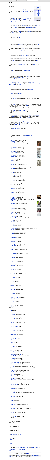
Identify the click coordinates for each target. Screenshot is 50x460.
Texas (12, 31)
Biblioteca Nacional (15, 63)
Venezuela (15, 27)
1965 (10, 98)
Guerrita (12, 160)
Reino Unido (13, 78)
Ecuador (13, 33)
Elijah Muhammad (17, 95)
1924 (10, 194)
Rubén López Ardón (36, 115)
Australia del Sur (14, 98)
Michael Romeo (13, 258)
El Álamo (19, 31)
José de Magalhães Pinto (14, 384)
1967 (10, 99)
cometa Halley (19, 111)
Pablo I (12, 359)
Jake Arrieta (12, 286)
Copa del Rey (28, 127)
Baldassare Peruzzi (13, 142)
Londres (13, 18)
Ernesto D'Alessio (13, 274)
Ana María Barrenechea (14, 185)
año (22, 3)
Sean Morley (12, 266)
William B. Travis (13, 323)
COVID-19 (22, 135)
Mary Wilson (12, 226)
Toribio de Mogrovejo (14, 315)
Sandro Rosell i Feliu (14, 253)
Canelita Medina (13, 221)
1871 (10, 164)
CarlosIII (39, 44)
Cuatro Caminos (26, 70)
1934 (10, 78)
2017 (10, 405)
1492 (10, 143)
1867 (10, 330)
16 (38, 13)
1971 (10, 265)
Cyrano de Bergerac (39, 166)
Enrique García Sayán (14, 179)
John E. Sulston (13, 408)
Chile (12, 125)
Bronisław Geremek (13, 209)
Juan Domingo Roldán (14, 244)
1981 (10, 282)
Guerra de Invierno (31, 82)
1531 (10, 314)
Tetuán (29, 70)
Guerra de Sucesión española (12, 21)
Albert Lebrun (13, 351)
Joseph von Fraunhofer (14, 152)
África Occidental (20, 10)
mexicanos (29, 31)
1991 (10, 297)
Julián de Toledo (13, 429)
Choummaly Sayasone (14, 216)
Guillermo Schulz (13, 156)
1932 (10, 209)
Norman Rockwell (19, 83)
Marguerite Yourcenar (19, 107)
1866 (10, 161)
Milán (18, 28)
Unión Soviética (17, 82)
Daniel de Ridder (13, 285)
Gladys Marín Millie (13, 392)
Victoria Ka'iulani (13, 335)
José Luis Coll (13, 397)
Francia (23, 87)
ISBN (9, 448)
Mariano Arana (13, 212)
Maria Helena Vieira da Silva (15, 379)
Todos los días (37, 19)
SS (20, 354)
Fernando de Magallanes (26, 11)
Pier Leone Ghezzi (13, 318)
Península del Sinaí (20, 93)
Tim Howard (12, 281)
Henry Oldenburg (27, 18)
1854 (10, 37)
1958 (10, 355)
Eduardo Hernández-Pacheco (15, 362)
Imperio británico (20, 92)
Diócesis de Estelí (28, 115)
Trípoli (20, 58)
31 (39, 15)
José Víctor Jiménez (13, 155)
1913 (10, 60)
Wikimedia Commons (13, 453)
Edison (23, 48)
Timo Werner (12, 301)
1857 (10, 38)
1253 (19, 435)
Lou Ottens (12, 413)
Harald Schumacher (13, 241)
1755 (10, 318)
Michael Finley (13, 269)
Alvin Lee (12, 401)
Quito (12, 121)
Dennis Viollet (13, 387)
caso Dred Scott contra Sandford (29, 38)
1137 (20, 434)
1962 (10, 250)
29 (37, 15)
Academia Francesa (31, 107)
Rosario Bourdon (13, 167)
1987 (10, 290)
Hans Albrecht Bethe (14, 395)
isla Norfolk (15, 25)
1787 (10, 152)
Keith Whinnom (13, 374)
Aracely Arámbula (13, 272)
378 (21, 427)
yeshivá (35, 129)
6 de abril (11, 443)
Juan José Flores (36, 33)
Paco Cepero (13, 224)
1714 (10, 20)
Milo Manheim (13, 305)
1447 (10, 7)
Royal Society (22, 18)
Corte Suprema (20, 38)
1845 (10, 33)
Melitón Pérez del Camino (14, 326)
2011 (10, 399)
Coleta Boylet (13, 437)
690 (18, 429)
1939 (10, 221)
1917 (10, 187)
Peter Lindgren (13, 270)
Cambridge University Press (34, 447)
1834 (10, 30)
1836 (10, 31)
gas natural (26, 105)
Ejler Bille (12, 184)
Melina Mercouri (13, 383)
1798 (10, 153)
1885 (10, 167)
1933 (10, 212)
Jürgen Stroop (13, 354)
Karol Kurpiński (13, 151)
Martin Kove (12, 230)
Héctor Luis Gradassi (14, 213)
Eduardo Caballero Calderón (15, 183)
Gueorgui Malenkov (19, 90)
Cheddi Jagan (13, 385)
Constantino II (16, 97)
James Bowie (13, 321)
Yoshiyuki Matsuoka (13, 245)
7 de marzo (11, 440)
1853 (10, 36)
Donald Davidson (13, 188)
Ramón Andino (13, 375)
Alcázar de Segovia (20, 44)
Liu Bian (12, 309)
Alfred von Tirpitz (13, 343)
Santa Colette (13, 313)
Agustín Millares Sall (13, 378)
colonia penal (14, 26)
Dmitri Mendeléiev (13, 45)
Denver (20, 122)
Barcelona (13, 66)
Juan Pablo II (15, 115)
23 (38, 14)
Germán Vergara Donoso (14, 175)
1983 (10, 284)
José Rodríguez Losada (14, 331)
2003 (10, 388)
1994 (10, 116)
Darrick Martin (13, 265)
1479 (10, 9)
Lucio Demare (13, 367)
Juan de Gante (13, 137)
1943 (10, 83)
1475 (10, 141)
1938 (10, 220)
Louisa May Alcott (13, 334)
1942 (10, 224)
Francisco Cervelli (13, 289)
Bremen (13, 54)
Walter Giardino (13, 249)
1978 (10, 278)
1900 (10, 171)
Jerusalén (13, 129)
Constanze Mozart (13, 325)
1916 (10, 61)
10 (39, 12)
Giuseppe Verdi (25, 36)
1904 (10, 177)
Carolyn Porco (13, 240)
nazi (17, 354)
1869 (10, 45)
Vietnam (28, 87)
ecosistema (28, 117)
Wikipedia (15, 0)
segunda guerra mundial (23, 85)
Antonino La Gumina (13, 302)
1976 (10, 273)
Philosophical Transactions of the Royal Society (19, 19)
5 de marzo (11, 439)
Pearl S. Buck (13, 366)
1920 (10, 63)
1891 (10, 169)
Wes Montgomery (39, 199)
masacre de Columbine (17, 124)
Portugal (23, 9)
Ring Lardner (12, 168)
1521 (10, 11)
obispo (23, 115)
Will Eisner (12, 187)
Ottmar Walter (13, 194)
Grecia (13, 97)
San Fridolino (10, 450)
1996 (10, 301)
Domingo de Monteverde (29, 27)
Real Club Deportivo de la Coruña (19, 127)
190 (10, 309)
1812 (10, 27)
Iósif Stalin (30, 90)
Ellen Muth (12, 282)
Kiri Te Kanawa (13, 225)
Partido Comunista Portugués (21, 64)
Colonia (40, 85)
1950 (10, 351)
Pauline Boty (12, 220)
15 (37, 13)
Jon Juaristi (12, 238)
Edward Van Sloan (13, 358)
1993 (10, 298)
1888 (10, 334)
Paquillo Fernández (13, 276)
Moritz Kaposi (13, 339)
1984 (10, 110)
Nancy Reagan (13, 403)
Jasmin (12, 153)
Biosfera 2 (20, 117)
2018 (10, 408)
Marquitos (12, 400)
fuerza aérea (26, 59)
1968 (10, 256)
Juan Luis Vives (38, 158)
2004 (10, 391)
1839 (10, 159)
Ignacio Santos (13, 250)
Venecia (13, 36)
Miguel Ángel (13, 141)
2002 (10, 127)
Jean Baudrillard (13, 396)
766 (19, 431)
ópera (25, 28)
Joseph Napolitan (13, 203)
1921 (10, 64)
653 (10, 310)
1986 (10, 111)
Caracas (35, 27)
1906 (10, 181)
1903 (10, 176)
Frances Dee (12, 391)
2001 (10, 305)
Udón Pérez (12, 164)
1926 (10, 66)
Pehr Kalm (12, 148)
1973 (10, 269)
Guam (11, 12)
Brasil (15, 61)
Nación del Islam (12, 95)
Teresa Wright (13, 393)
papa (18, 7)
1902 (10, 55)
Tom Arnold (12, 248)
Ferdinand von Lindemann (14, 347)
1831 (10, 28)
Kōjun (12, 176)
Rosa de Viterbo (13, 435)
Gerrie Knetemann (13, 237)
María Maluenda (13, 192)
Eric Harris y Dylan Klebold (29, 122)
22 (37, 14)
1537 (10, 13)
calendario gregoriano (27, 3)
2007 (10, 396)
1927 (10, 199)
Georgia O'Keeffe (13, 371)
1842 (10, 325)
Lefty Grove (12, 171)
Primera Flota (38, 25)
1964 (37, 94)
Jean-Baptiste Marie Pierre (14, 147)
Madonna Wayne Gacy (14, 252)
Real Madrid (37, 127)
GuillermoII (24, 54)
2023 (38, 6)
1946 (10, 87)
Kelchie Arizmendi (13, 277)
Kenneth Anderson (13, 273)
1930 (10, 71)
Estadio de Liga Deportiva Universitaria (25, 121)
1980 (10, 107)
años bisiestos (36, 3)
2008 (10, 129)
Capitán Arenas (30, 104)
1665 (10, 18)
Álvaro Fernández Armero (14, 261)
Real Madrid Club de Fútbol (24, 55)
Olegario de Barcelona (14, 434)
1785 (10, 151)
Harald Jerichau (13, 333)
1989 (10, 294)
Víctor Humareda (13, 193)
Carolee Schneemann (14, 411)
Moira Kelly (12, 256)
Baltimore (13, 60)
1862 (10, 160)
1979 (10, 280)
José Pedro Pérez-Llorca (14, 409)
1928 (10, 200)
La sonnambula (28, 28)
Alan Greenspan (13, 197)
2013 (10, 401)
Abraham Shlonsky (13, 173)
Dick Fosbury (13, 234)
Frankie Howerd (13, 191)
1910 (10, 183)
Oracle (13, 116)
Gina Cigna (12, 172)
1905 (10, 56)
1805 (10, 156)
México (13, 118)
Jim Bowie (19, 32)
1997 (10, 121)
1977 (10, 274)
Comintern (34, 64)
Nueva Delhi (13, 99)
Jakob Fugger (13, 140)
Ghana (12, 92)
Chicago (27, 76)
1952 (10, 354)
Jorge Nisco (12, 242)
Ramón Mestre (13, 388)
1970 (10, 264)
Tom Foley (12, 200)
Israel (12, 93)
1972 (10, 104)
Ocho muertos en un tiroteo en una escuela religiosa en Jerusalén (17, 449)
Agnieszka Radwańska (14, 294)
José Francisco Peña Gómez (15, 217)
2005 (10, 128)
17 (39, 13)
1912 (10, 58)
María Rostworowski (13, 404)
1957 (10, 92)
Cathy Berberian (13, 370)
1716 (10, 148)
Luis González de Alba (14, 228)
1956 (10, 242)
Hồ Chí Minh (12, 87)
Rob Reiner (12, 236)
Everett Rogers (13, 208)
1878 (10, 333)
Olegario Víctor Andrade (14, 159)
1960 (10, 249)
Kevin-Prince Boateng (14, 290)
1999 (10, 122)
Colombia (12, 56)
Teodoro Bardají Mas (14, 355)
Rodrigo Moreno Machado (14, 297)
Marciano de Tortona (13, 423)
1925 (10, 196)
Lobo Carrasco (13, 246)
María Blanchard (13, 165)
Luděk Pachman (13, 389)
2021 (10, 413)
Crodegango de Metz (13, 431)
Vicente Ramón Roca (16, 34)
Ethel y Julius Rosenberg (30, 89)
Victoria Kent (12, 169)
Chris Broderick (13, 264)
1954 (10, 241)
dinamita (37, 60)
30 (38, 15)
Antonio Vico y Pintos (14, 338)
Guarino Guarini (13, 317)
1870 (10, 163)
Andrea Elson (13, 260)
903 (10, 311)
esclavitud (19, 37)
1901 (10, 54)
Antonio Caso (13, 350)
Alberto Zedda (13, 405)
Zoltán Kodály (13, 363)
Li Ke (11, 310)
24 (39, 14)
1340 (10, 137)
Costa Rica (15, 56)
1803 (10, 155)
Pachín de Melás (13, 346)
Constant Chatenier (13, 342)
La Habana (13, 30)
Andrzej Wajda (13, 198)
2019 (10, 409)
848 (17, 433)
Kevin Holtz (12, 298)
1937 (10, 217)
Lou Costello (12, 181)
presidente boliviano (14, 128)
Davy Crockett (13, 32)
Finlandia (12, 82)
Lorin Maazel (12, 204)
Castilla (28, 9)
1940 (10, 82)
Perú (18, 13)
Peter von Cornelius (13, 330)
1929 (10, 68)
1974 (10, 367)
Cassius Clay (31, 95)
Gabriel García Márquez (38, 216)
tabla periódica (23, 45)
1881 (10, 165)
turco (17, 59)
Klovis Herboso (13, 280)
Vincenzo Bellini (33, 28)
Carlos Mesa (18, 128)
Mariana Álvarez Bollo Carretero (15, 161)
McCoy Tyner (12, 412)
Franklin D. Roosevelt (21, 77)
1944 (10, 225)
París (12, 107)
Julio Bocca (12, 254)
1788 (10, 25)
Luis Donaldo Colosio (17, 118)
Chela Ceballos (13, 262)
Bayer (22, 50)
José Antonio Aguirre (14, 177)
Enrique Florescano (13, 416)
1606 (10, 315)
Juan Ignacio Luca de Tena (19, 69)
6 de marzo (27, 453)
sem (35, 10)
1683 (10, 317)
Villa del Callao (15, 15)
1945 (10, 85)
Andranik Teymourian (14, 284)
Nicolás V (12, 7)
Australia (23, 25)
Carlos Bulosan (21, 84)
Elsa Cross (12, 233)
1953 (10, 90)
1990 (10, 115)
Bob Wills (12, 180)
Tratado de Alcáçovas (17, 9)
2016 (10, 403)
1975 (10, 272)
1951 (10, 89)
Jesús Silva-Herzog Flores (14, 407)
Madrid (19, 63)
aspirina (27, 50)
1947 (10, 234)
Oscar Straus (12, 163)
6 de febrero (11, 442)
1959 (10, 94)
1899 (10, 50)
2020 (10, 412)
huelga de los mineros (22, 110)
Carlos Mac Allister (13, 257)
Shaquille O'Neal (13, 268)
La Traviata (20, 36)
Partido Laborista (18, 78)
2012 (10, 400)
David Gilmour (13, 232)
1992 (10, 379)
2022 (10, 415)
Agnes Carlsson (13, 293)
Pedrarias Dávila (13, 314)
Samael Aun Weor (13, 189)
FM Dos (24, 125)
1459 (10, 140)
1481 (10, 142)
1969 (10, 260)
